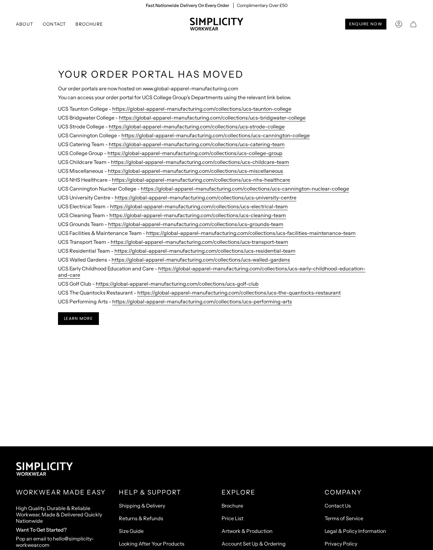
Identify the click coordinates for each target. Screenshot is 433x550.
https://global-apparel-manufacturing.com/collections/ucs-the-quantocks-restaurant (239, 292)
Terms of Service (344, 518)
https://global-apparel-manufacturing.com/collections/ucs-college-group (194, 153)
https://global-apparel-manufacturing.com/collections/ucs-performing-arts (202, 301)
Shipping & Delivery (142, 505)
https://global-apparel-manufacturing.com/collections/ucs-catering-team (197, 144)
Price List (232, 518)
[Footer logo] (44, 469)
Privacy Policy (341, 543)
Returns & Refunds (141, 518)
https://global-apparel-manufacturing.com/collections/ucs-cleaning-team (197, 215)
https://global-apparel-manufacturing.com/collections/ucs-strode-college (197, 126)
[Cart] (413, 24)
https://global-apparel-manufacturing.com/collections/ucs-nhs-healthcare (201, 180)
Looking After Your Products (151, 543)
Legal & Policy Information (355, 531)
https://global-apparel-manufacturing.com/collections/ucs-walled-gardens (201, 259)
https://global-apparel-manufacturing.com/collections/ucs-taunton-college (201, 109)
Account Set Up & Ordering (254, 543)
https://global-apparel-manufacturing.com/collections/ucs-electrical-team (199, 206)
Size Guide (131, 531)
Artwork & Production (247, 531)
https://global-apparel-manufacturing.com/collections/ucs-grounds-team (195, 224)
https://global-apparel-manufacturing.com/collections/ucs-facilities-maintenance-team (251, 233)
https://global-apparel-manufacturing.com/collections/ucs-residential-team (204, 251)
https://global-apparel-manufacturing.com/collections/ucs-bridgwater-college (212, 117)
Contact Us (338, 505)
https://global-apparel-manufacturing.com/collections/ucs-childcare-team (200, 162)
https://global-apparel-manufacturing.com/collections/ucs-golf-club (177, 284)
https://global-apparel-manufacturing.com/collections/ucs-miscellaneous (195, 171)
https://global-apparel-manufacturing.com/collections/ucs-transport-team (199, 242)
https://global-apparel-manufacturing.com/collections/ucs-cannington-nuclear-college (245, 188)
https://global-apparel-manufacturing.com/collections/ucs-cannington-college (215, 135)
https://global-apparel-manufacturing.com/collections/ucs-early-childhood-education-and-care (211, 271)
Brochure (232, 505)
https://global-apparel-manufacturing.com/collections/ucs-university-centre (205, 197)
